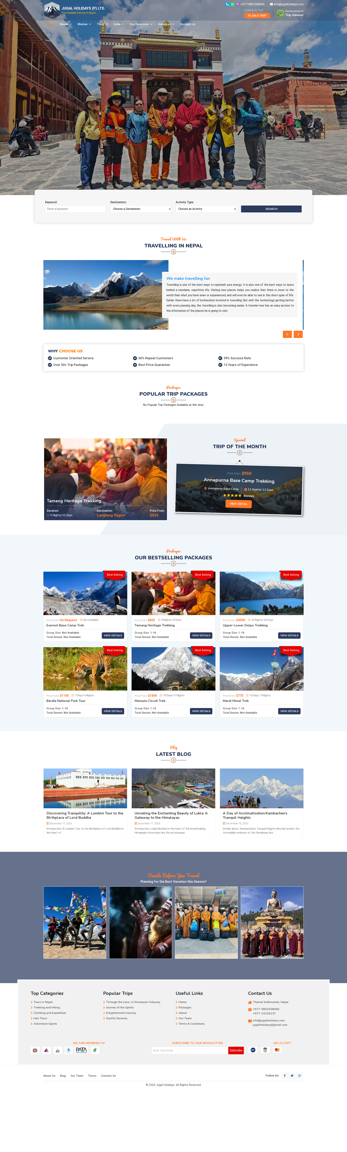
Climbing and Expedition (50, 1013)
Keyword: (51, 202)
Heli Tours (40, 1018)
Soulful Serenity (116, 1018)
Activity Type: (185, 202)
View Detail (237, 503)
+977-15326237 (264, 1013)
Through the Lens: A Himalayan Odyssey (133, 1002)
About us (164, 24)
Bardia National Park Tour (65, 701)
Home (50, 24)
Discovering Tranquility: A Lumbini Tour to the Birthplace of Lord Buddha (84, 815)
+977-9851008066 (253, 4)
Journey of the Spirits (120, 1007)
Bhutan (82, 24)
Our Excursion (139, 24)
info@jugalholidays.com (289, 4)
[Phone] (227, 4)
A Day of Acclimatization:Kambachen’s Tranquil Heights (255, 815)
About (183, 1013)
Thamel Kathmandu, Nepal (270, 1002)
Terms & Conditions (192, 1024)
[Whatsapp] (232, 4)
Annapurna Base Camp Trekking (238, 480)
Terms (92, 1075)
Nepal (64, 24)
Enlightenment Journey (121, 1013)
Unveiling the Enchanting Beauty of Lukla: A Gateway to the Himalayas (171, 815)
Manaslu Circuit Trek (150, 701)
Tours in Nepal (43, 1002)
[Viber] (237, 4)
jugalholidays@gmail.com (270, 1025)
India (117, 24)
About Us (49, 1075)
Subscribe (236, 1050)
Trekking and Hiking (47, 1007)
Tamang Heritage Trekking (74, 501)
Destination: (118, 202)
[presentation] (287, 334)
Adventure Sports (45, 1024)
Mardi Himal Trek (236, 701)
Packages (185, 1007)
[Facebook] (284, 1076)
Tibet (100, 24)
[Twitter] (292, 1076)
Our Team (185, 1018)
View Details (113, 635)
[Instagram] (299, 1076)
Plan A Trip (257, 16)
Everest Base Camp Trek (65, 625)
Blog (63, 1075)
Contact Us (187, 24)
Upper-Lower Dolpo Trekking (245, 625)
